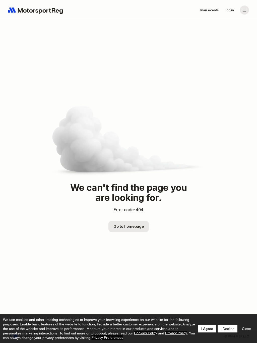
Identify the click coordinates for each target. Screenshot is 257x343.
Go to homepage (128, 226)
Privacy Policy (176, 333)
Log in (229, 10)
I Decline (227, 329)
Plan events (209, 10)
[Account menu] (244, 10)
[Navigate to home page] (35, 10)
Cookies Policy (145, 333)
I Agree (207, 329)
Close (246, 329)
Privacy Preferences (107, 337)
